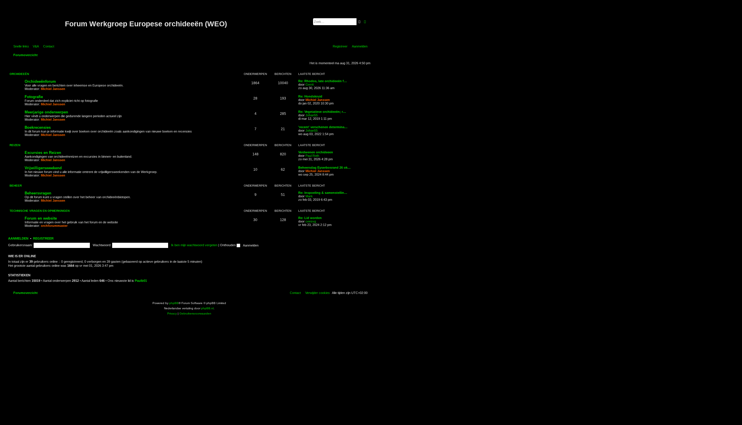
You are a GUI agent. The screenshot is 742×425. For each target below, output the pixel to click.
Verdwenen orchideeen (315, 152)
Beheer (16, 185)
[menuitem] (34, 46)
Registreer (43, 238)
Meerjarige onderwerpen (46, 112)
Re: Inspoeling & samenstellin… (322, 192)
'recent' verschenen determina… (323, 127)
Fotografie (34, 97)
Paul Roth (312, 155)
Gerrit (309, 84)
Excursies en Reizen (43, 152)
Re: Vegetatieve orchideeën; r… (322, 111)
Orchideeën (19, 74)
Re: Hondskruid (310, 96)
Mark (309, 196)
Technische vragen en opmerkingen (40, 210)
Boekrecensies (38, 127)
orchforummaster (54, 225)
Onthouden (228, 245)
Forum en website (41, 218)
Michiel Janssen (53, 89)
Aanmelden (18, 238)
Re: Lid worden (310, 218)
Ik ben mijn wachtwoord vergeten (194, 245)
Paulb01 (141, 280)
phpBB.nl (207, 308)
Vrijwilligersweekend (43, 168)
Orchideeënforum (40, 81)
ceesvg (310, 221)
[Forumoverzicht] (37, 24)
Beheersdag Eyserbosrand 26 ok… (324, 167)
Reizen (15, 145)
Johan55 (311, 115)
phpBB (174, 303)
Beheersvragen (38, 193)
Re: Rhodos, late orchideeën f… (322, 81)
